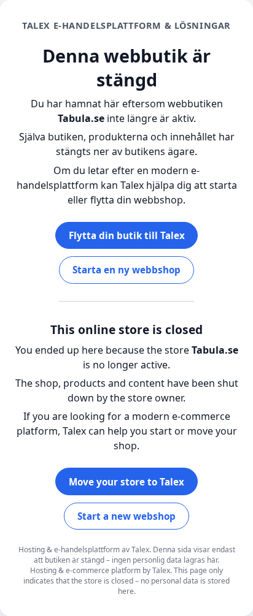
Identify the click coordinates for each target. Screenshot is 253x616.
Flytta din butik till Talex (127, 235)
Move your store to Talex (126, 482)
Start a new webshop (126, 516)
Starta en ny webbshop (126, 270)
